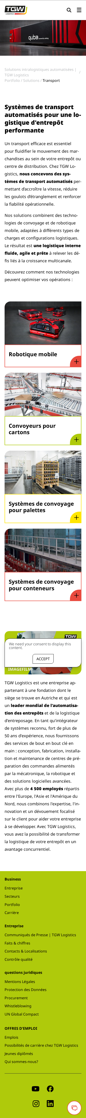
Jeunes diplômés (19, 1053)
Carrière (12, 912)
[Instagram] (36, 1103)
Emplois (11, 1037)
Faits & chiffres (17, 943)
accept (43, 658)
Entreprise (14, 888)
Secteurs (12, 896)
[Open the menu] (79, 10)
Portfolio (12, 904)
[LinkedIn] (50, 1103)
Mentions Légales (20, 981)
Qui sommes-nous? (21, 1061)
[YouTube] (35, 1088)
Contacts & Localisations (26, 951)
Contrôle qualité (19, 959)
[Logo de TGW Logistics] (16, 9)
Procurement (16, 997)
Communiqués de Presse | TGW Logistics (40, 934)
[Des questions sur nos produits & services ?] (74, 1108)
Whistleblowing (18, 1005)
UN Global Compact (22, 1014)
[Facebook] (50, 1088)
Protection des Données (26, 989)
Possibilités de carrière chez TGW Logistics (41, 1045)
